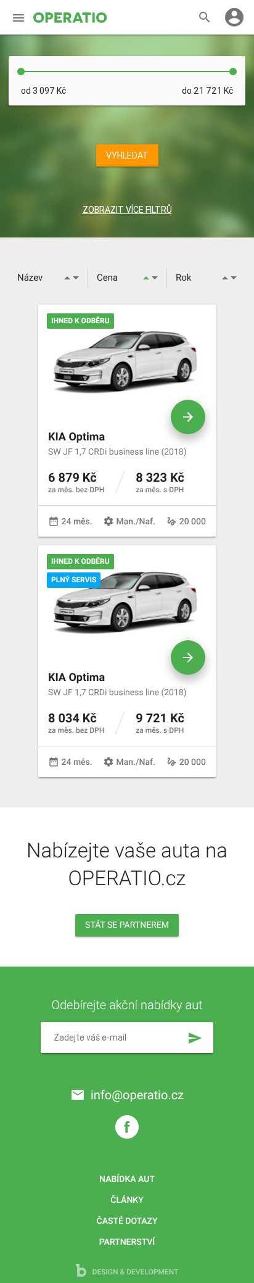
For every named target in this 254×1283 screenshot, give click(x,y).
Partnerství (127, 1242)
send (194, 1038)
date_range (53, 521)
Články (126, 1200)
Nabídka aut (127, 1179)
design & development (135, 1272)
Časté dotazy (127, 1221)
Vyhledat (127, 155)
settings (108, 521)
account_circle (234, 17)
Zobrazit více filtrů (127, 209)
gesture (171, 521)
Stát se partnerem (127, 925)
